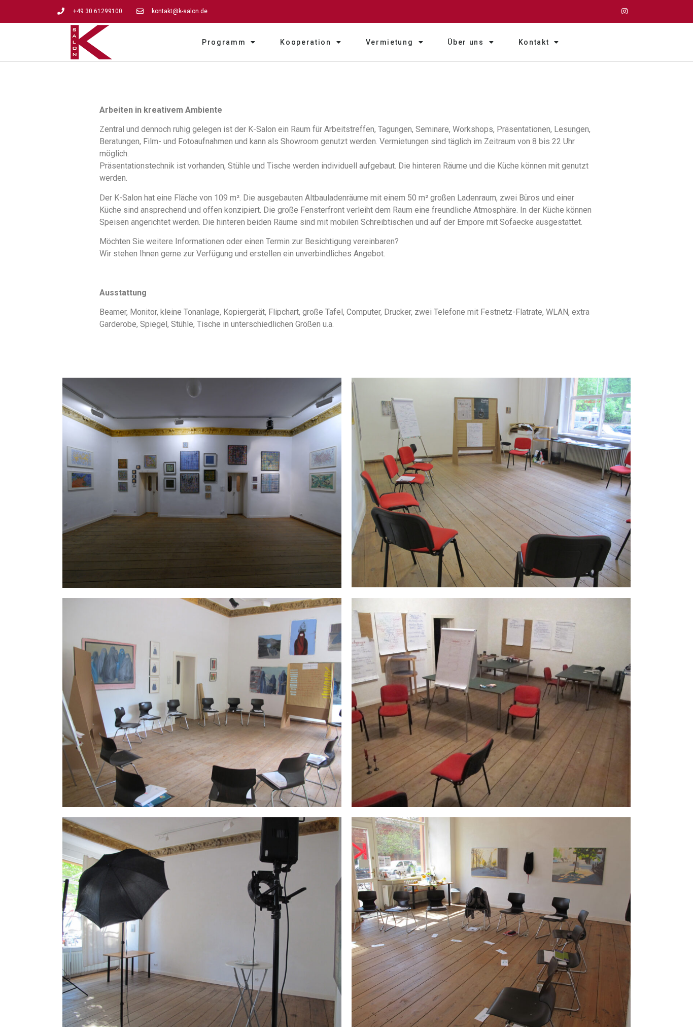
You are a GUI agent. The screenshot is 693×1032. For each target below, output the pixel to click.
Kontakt (533, 42)
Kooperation (305, 42)
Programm (224, 42)
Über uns (465, 42)
